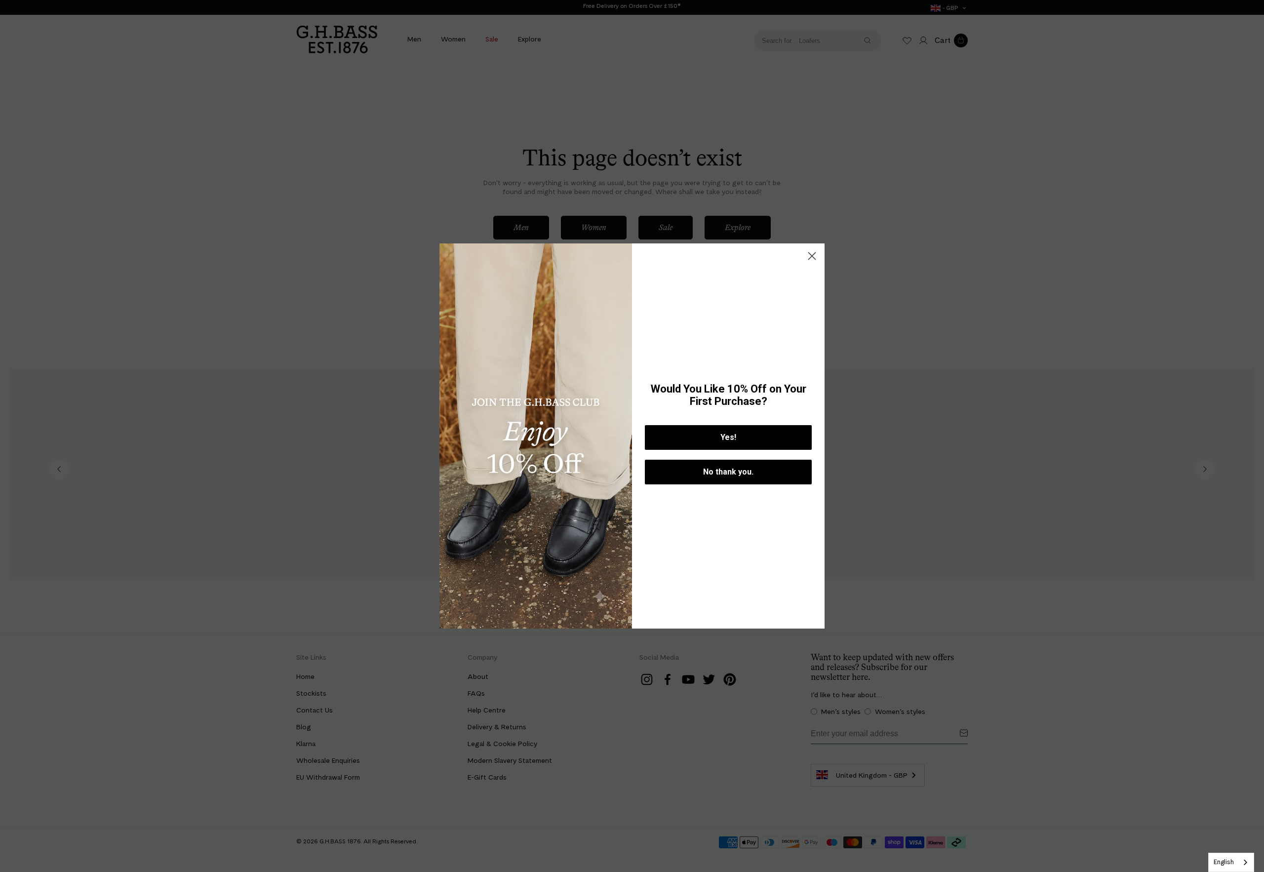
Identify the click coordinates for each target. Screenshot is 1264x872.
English (1224, 862)
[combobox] (1231, 862)
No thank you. (728, 471)
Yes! (728, 437)
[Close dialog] (812, 256)
